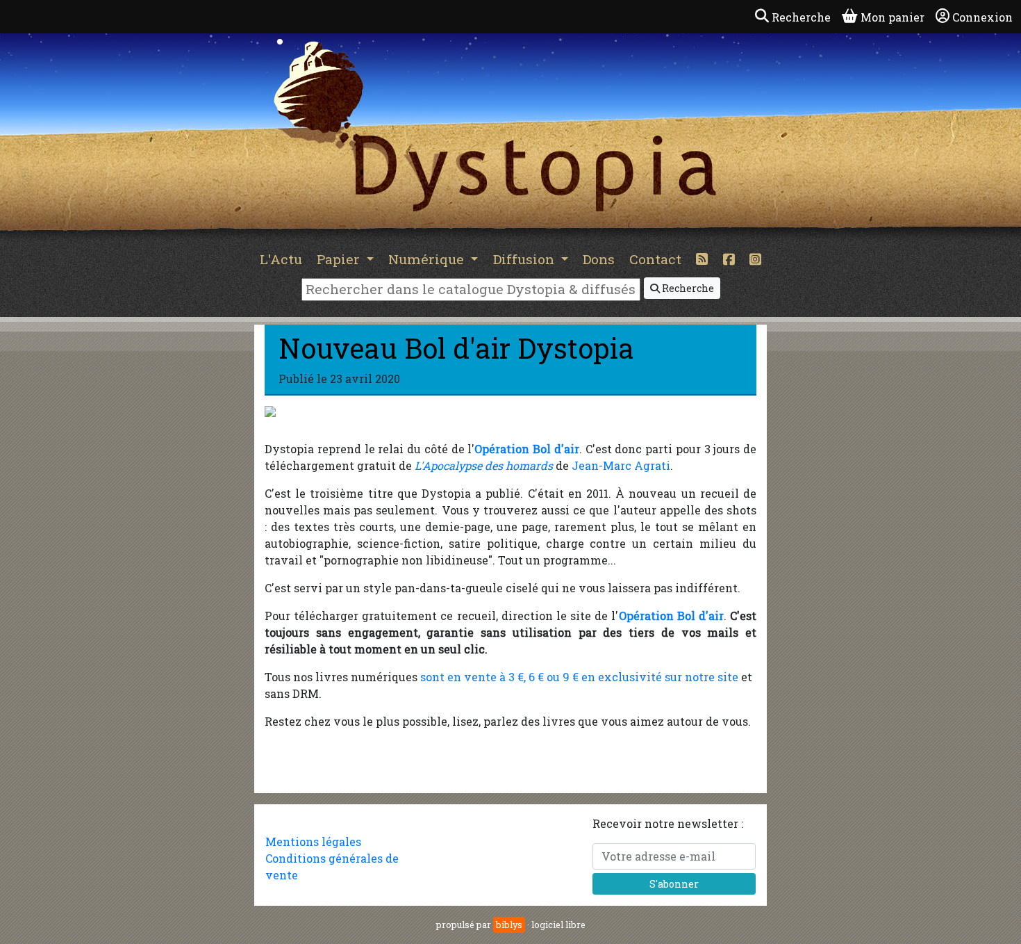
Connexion (982, 17)
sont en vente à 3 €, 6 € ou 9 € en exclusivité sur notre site (579, 676)
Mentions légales (313, 841)
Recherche (687, 288)
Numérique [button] (427, 259)
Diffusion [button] (525, 259)
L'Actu (281, 259)
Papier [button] (340, 259)
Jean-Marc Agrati (621, 465)
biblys (509, 924)
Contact (655, 259)
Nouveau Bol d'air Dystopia (456, 347)
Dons (599, 259)
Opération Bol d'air (526, 448)
